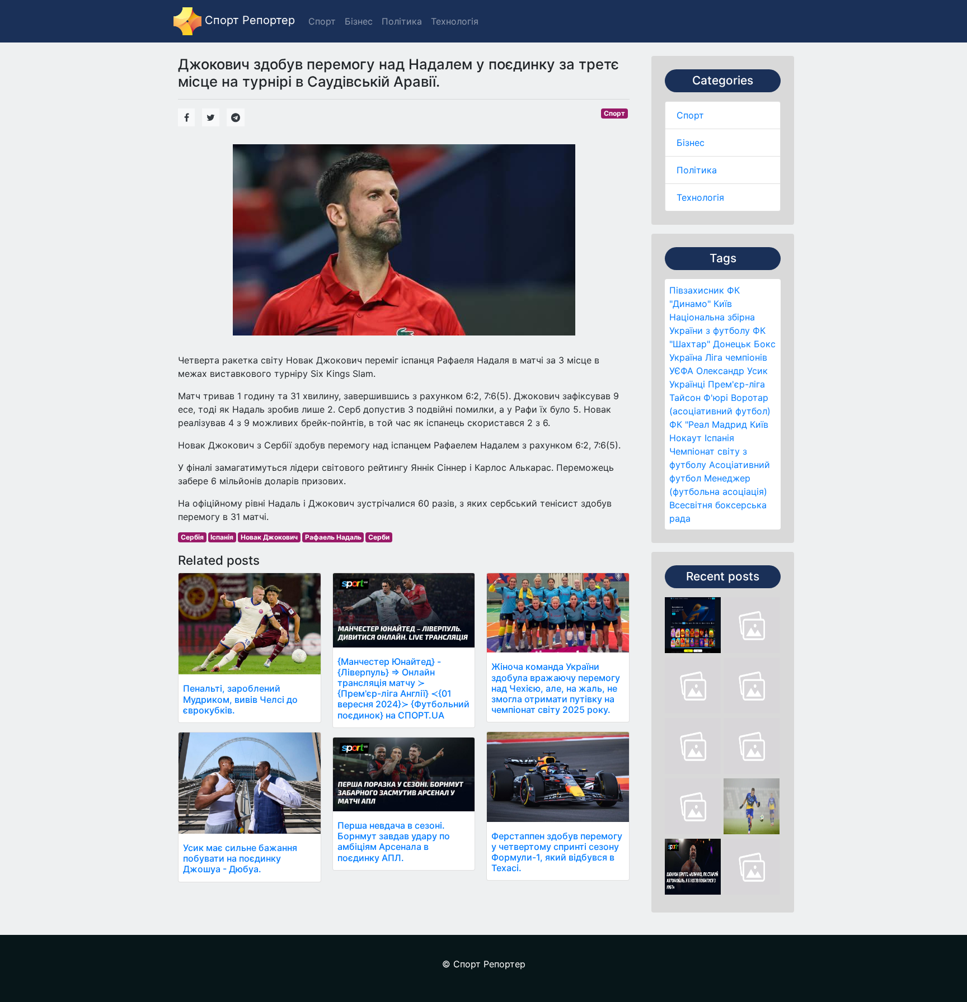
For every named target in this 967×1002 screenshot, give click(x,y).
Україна (685, 357)
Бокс (765, 343)
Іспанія (719, 437)
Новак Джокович (269, 537)
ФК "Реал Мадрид (708, 424)
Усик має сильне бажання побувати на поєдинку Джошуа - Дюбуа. (240, 858)
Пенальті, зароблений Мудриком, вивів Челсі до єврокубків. (240, 699)
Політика (697, 170)
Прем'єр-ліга (736, 384)
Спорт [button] (322, 21)
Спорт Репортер (248, 20)
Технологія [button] (454, 21)
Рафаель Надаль (333, 537)
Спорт (690, 115)
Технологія (700, 197)
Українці (687, 384)
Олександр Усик (732, 370)
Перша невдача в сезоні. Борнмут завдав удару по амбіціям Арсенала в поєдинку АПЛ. (393, 841)
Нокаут (685, 437)
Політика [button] (402, 21)
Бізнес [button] (359, 21)
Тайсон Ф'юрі (698, 397)
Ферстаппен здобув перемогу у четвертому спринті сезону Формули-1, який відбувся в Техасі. (556, 852)
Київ (759, 424)
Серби (378, 537)
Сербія (192, 537)
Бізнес (691, 142)
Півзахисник (696, 290)
